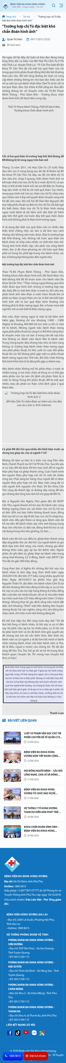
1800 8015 (23, 928)
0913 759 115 (21, 1001)
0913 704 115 (21, 1020)
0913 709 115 (21, 979)
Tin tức (27, 17)
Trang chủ (10, 17)
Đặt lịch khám (38, 1056)
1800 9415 (15, 886)
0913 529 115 (21, 957)
